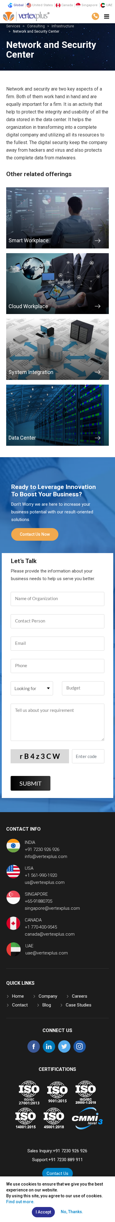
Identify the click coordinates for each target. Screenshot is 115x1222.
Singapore (89, 5)
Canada (66, 5)
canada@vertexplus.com (50, 934)
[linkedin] (49, 1051)
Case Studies (78, 1005)
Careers (79, 996)
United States (42, 5)
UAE (108, 5)
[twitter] (64, 1051)
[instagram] (79, 1051)
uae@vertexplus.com (46, 953)
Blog (46, 1005)
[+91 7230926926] (95, 16)
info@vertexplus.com (46, 856)
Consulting (36, 26)
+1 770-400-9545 (41, 927)
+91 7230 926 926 (42, 849)
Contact (20, 1005)
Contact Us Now (35, 534)
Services (13, 26)
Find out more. (20, 1201)
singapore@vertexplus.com (52, 908)
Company (48, 996)
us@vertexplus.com (45, 882)
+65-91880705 (38, 901)
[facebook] (33, 1051)
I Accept (43, 1212)
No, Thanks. (72, 1211)
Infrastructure (63, 26)
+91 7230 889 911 (65, 1159)
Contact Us (57, 1173)
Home (18, 996)
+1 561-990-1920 (41, 875)
